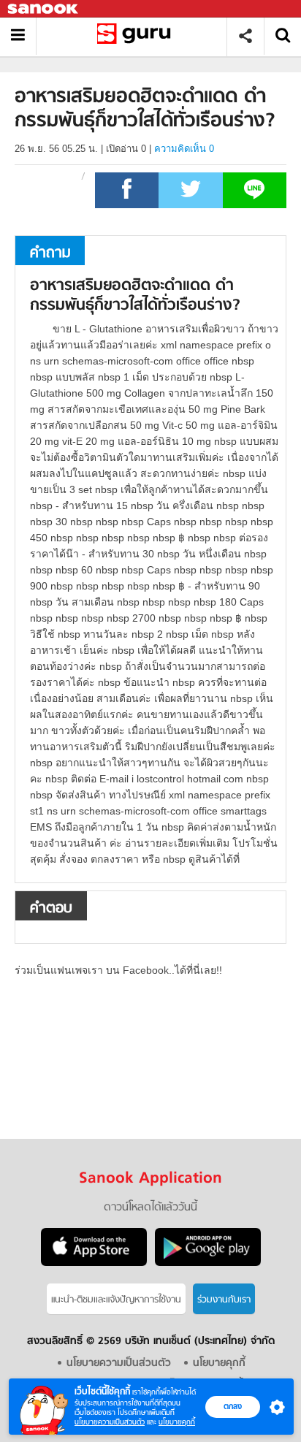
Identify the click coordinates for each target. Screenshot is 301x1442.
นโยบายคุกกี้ (177, 1422)
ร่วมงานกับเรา (224, 1300)
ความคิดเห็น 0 (184, 148)
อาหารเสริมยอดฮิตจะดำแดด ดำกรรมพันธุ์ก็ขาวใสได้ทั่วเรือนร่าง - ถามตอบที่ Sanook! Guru (137, 36)
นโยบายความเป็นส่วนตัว (110, 1422)
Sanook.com (43, 9)
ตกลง (233, 1406)
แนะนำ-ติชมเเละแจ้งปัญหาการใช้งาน (116, 1300)
